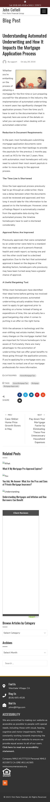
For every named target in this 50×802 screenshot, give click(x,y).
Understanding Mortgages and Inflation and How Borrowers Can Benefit (24, 498)
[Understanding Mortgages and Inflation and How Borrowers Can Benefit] (11, 491)
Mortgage (35, 383)
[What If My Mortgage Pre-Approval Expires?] (6, 463)
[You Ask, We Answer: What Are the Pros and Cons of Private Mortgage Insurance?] (5, 475)
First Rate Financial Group (13, 13)
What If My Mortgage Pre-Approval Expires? (22, 468)
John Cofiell (11, 9)
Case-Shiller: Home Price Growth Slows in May (13, 422)
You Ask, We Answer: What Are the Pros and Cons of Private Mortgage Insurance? (25, 482)
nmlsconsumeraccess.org (15, 766)
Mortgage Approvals (11, 386)
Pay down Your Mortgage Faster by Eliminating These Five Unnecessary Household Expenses (37, 429)
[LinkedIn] (5, 782)
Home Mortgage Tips (27, 376)
